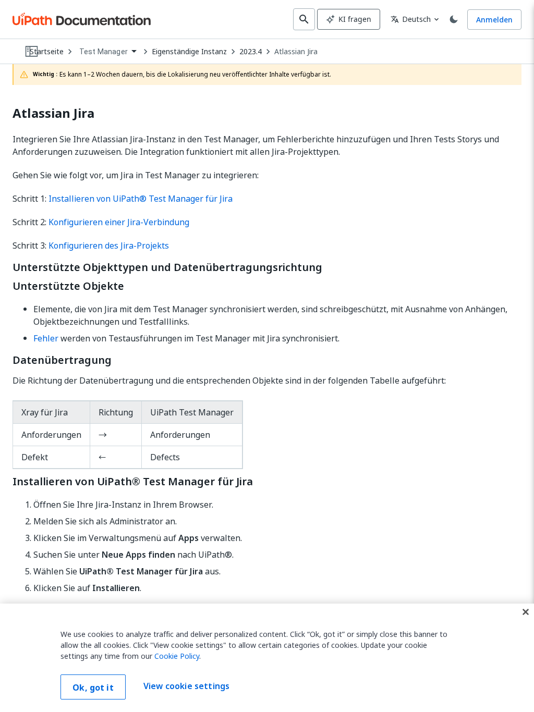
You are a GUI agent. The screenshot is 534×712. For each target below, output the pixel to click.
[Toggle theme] (453, 19)
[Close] (526, 612)
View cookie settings (186, 686)
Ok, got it (93, 687)
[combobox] (107, 52)
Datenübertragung (62, 360)
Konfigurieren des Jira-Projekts (108, 245)
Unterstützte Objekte (68, 286)
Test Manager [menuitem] (103, 51)
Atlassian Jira (296, 51)
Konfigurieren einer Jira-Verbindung (118, 222)
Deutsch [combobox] (411, 19)
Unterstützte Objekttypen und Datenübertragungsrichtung (167, 267)
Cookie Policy (176, 655)
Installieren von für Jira (140, 198)
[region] (267, 658)
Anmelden (494, 19)
